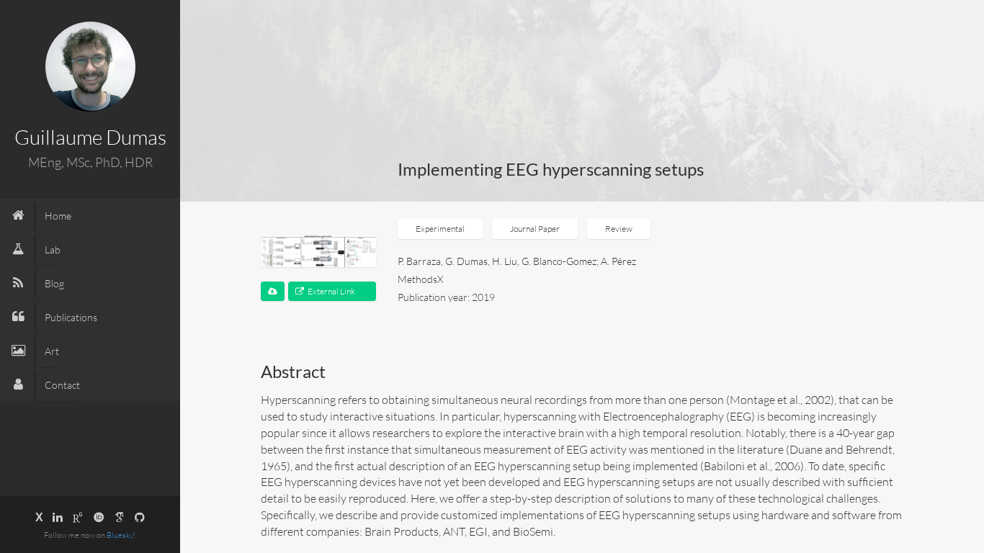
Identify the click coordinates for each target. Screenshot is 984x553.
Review (618, 228)
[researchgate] (78, 517)
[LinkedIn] (58, 517)
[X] (39, 517)
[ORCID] (98, 517)
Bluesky (120, 535)
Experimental (440, 228)
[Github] (140, 517)
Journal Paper (535, 228)
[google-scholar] (119, 517)
